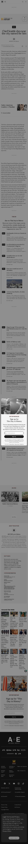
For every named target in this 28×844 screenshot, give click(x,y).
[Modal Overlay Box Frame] (14, 422)
